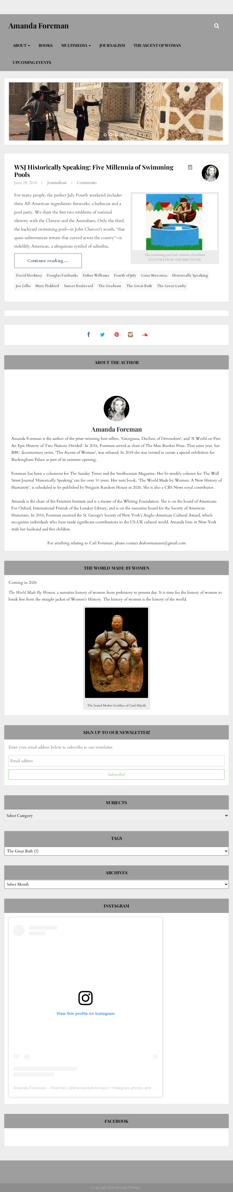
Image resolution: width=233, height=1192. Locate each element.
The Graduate (109, 286)
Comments (87, 182)
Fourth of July (125, 275)
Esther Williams (96, 275)
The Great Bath (139, 286)
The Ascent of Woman (157, 45)
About (20, 45)
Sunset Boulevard (78, 286)
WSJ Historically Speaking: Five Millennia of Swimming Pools (93, 171)
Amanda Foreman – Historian (39, 1088)
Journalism (112, 45)
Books (46, 45)
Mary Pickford (47, 286)
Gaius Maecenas (154, 275)
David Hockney (29, 275)
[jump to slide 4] (122, 135)
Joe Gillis (23, 286)
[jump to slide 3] (116, 135)
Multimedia (74, 45)
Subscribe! (116, 774)
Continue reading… (47, 261)
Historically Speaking (190, 275)
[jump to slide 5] (128, 135)
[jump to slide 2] (111, 135)
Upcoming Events (32, 62)
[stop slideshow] (134, 135)
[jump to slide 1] (105, 135)
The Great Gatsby (171, 286)
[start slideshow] (98, 135)
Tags (116, 838)
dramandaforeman (90, 1088)
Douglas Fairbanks (62, 275)
